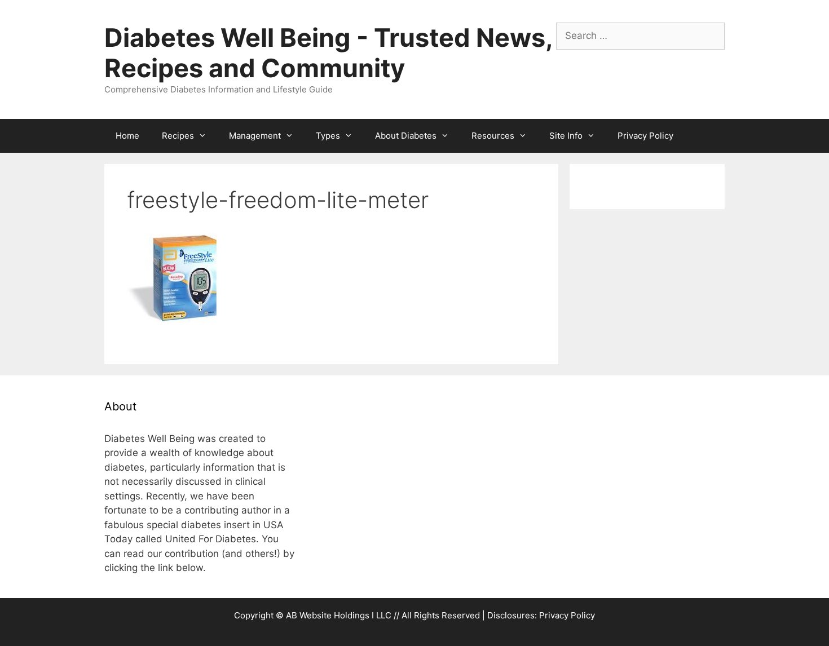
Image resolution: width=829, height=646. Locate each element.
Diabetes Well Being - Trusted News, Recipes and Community (328, 52)
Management (255, 135)
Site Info (566, 135)
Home (127, 135)
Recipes (178, 135)
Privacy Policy (645, 135)
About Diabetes (405, 135)
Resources (492, 135)
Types (328, 135)
